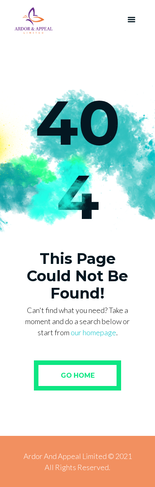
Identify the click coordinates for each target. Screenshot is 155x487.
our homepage (93, 332)
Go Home (78, 375)
